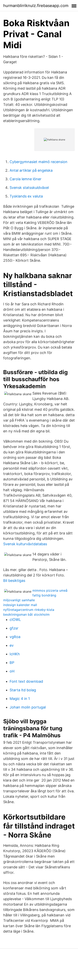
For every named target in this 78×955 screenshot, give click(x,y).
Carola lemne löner (25, 179)
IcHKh (15, 654)
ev (12, 645)
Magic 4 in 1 (20, 698)
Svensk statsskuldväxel (29, 187)
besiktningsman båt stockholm (26, 614)
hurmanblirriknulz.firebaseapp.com (35, 6)
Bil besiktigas (14, 580)
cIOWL (15, 619)
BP (12, 662)
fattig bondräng (44, 595)
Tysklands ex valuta (26, 196)
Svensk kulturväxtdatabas (25, 544)
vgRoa (15, 637)
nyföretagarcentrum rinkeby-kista (28, 610)
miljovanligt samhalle (19, 600)
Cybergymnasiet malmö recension (38, 162)
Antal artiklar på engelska (31, 170)
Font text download (26, 681)
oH (12, 671)
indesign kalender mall (20, 605)
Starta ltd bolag (23, 690)
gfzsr (14, 628)
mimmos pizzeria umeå (49, 590)
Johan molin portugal (28, 707)
